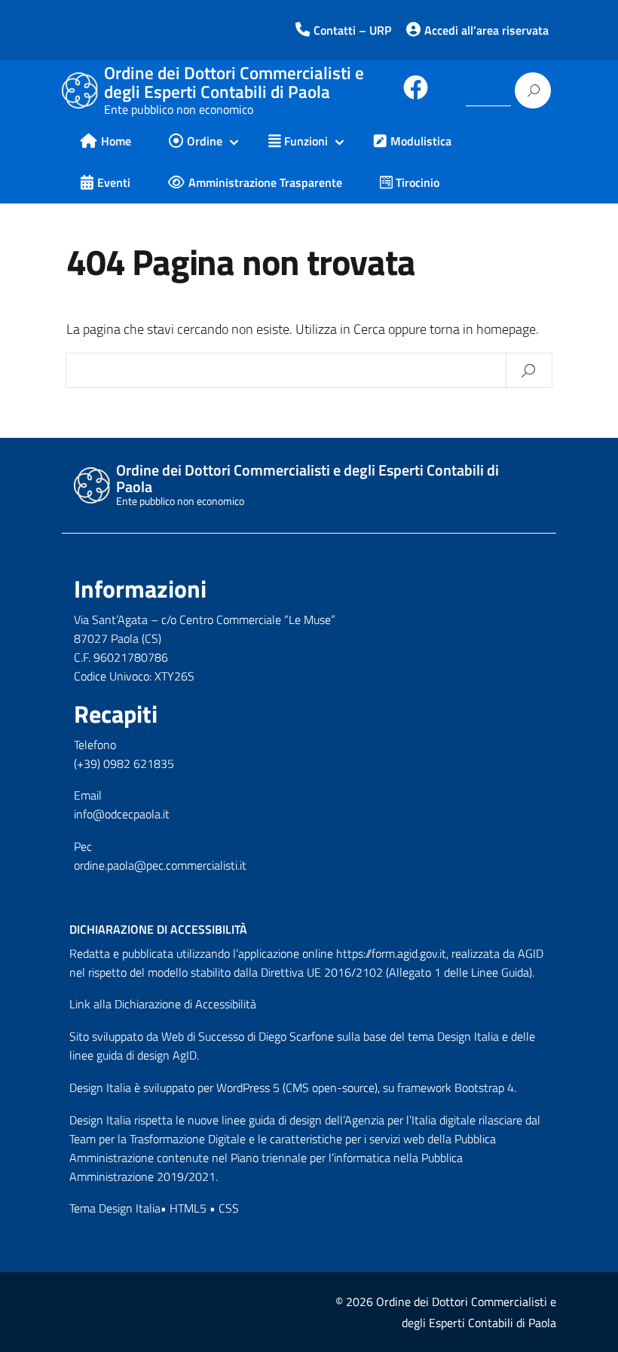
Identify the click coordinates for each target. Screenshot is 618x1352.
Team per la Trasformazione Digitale (157, 1139)
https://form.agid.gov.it (391, 953)
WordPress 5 (248, 1087)
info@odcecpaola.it (122, 814)
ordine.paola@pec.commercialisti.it (160, 865)
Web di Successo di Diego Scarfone (247, 1036)
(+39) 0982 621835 (124, 763)
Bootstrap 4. (485, 1087)
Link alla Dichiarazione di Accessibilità (162, 1004)
